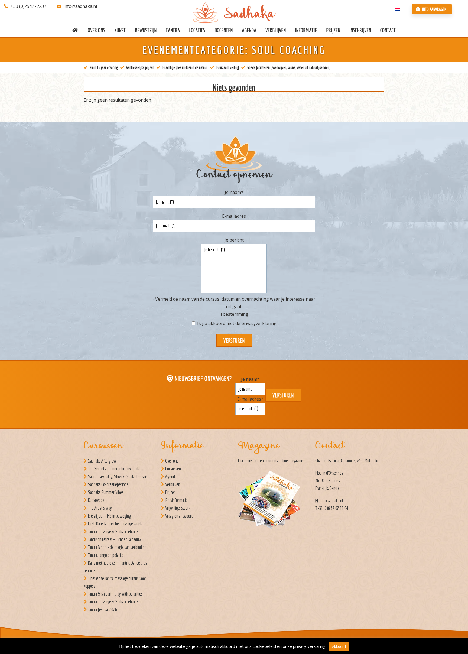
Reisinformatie (176, 500)
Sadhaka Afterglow (102, 461)
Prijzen (170, 492)
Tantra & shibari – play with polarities (115, 594)
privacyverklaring (259, 323)
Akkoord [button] (339, 646)
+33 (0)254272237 (28, 6)
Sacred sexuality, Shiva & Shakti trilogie (117, 476)
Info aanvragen (433, 9)
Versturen (234, 340)
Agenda (171, 476)
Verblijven (172, 484)
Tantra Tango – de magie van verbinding (117, 547)
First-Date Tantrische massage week (115, 523)
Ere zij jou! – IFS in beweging (109, 516)
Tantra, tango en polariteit (107, 555)
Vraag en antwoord (179, 516)
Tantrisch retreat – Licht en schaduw (115, 539)
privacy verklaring (309, 646)
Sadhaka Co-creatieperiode (108, 484)
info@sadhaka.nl (80, 6)
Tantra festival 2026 (102, 609)
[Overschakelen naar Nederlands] (397, 9)
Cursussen (173, 468)
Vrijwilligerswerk (177, 508)
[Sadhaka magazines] (272, 501)
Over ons (171, 461)
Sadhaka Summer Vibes (105, 492)
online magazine (291, 460)
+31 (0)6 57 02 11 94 (333, 508)
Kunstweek (96, 500)
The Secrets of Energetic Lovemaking (116, 468)
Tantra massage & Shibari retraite (113, 531)
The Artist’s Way (100, 508)
